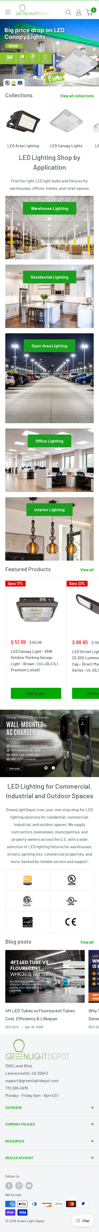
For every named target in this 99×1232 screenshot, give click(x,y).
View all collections (77, 95)
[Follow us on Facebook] (9, 1185)
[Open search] (68, 12)
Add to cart (36, 693)
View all (87, 569)
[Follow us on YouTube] (29, 1185)
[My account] (78, 12)
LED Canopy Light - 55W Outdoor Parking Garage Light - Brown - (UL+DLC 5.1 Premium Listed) (34, 660)
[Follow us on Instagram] (19, 1185)
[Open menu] (8, 12)
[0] (89, 12)
